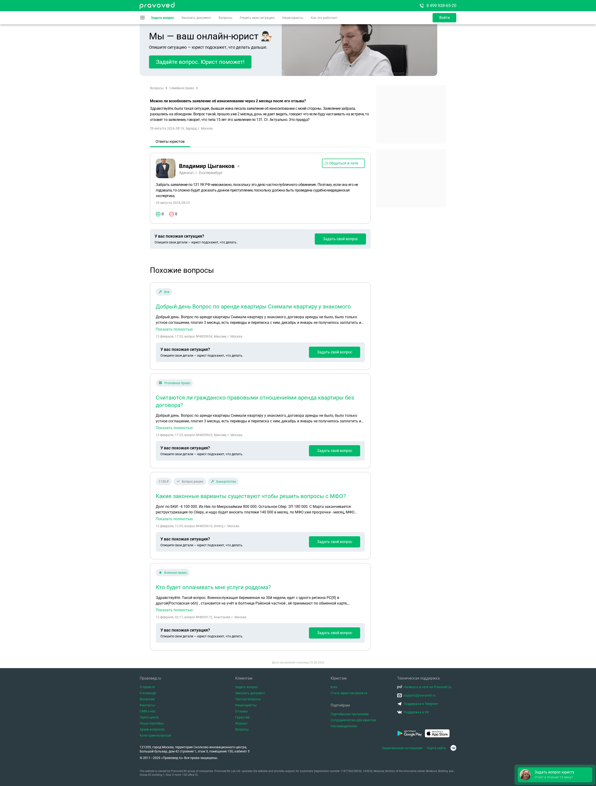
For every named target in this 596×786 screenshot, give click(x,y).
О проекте (147, 687)
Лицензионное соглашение (402, 748)
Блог (334, 687)
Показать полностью (174, 329)
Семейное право (181, 88)
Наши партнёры (152, 723)
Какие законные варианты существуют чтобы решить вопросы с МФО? (251, 496)
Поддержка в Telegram (421, 704)
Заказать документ (196, 18)
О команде (148, 693)
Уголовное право (177, 383)
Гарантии (242, 717)
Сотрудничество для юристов (353, 720)
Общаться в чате (343, 163)
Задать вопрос (162, 18)
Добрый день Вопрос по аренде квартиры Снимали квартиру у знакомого (253, 306)
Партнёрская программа (350, 714)
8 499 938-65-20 (441, 5)
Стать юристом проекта (349, 693)
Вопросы (225, 18)
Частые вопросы (248, 699)
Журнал (241, 723)
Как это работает (324, 18)
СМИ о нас (148, 711)
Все (166, 292)
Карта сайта (436, 748)
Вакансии (147, 699)
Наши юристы (292, 18)
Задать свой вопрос (340, 239)
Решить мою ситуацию (257, 18)
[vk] (453, 748)
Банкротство (226, 481)
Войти (444, 17)
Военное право (175, 572)
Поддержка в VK (416, 712)
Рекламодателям (344, 726)
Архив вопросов (152, 729)
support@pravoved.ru (420, 695)
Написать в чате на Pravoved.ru (427, 687)
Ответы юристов (170, 141)
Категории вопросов (155, 735)
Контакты (147, 705)
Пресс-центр (149, 717)
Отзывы (241, 711)
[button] (555, 774)
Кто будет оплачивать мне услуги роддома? (213, 587)
